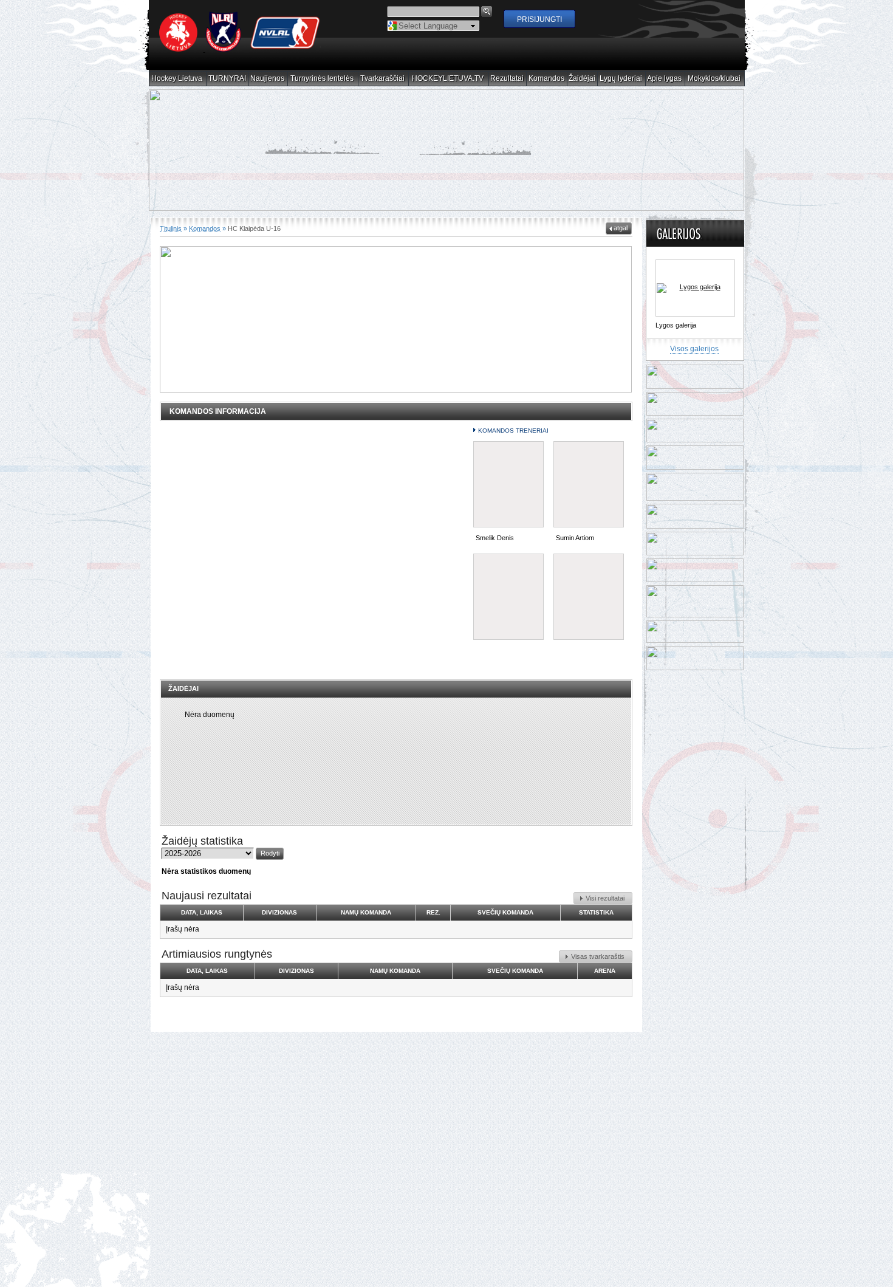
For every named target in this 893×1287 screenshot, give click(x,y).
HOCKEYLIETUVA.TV (448, 78)
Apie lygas (664, 78)
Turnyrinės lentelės (322, 78)
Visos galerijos (694, 357)
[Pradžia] (240, 49)
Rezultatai (507, 78)
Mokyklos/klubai (714, 78)
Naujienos (267, 78)
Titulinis (171, 236)
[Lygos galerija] (695, 296)
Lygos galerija (675, 333)
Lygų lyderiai (621, 78)
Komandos (547, 78)
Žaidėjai (582, 78)
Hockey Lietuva (177, 78)
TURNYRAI (227, 78)
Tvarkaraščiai (382, 78)
